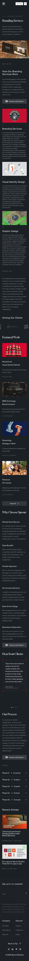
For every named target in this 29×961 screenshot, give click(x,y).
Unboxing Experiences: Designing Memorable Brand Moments (11, 834)
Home (4, 16)
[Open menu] (25, 3)
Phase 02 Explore (11, 780)
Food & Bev (7, 376)
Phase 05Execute (11, 800)
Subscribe (26, 893)
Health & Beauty (9, 455)
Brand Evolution (8, 404)
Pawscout (6, 480)
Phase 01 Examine (11, 773)
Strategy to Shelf (8, 444)
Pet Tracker (6, 483)
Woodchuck (7, 362)
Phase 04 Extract (11, 793)
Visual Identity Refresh (11, 365)
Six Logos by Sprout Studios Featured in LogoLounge (13, 863)
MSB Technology (9, 401)
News (4, 868)
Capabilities (7, 840)
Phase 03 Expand (11, 786)
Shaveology (7, 440)
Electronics (7, 416)
